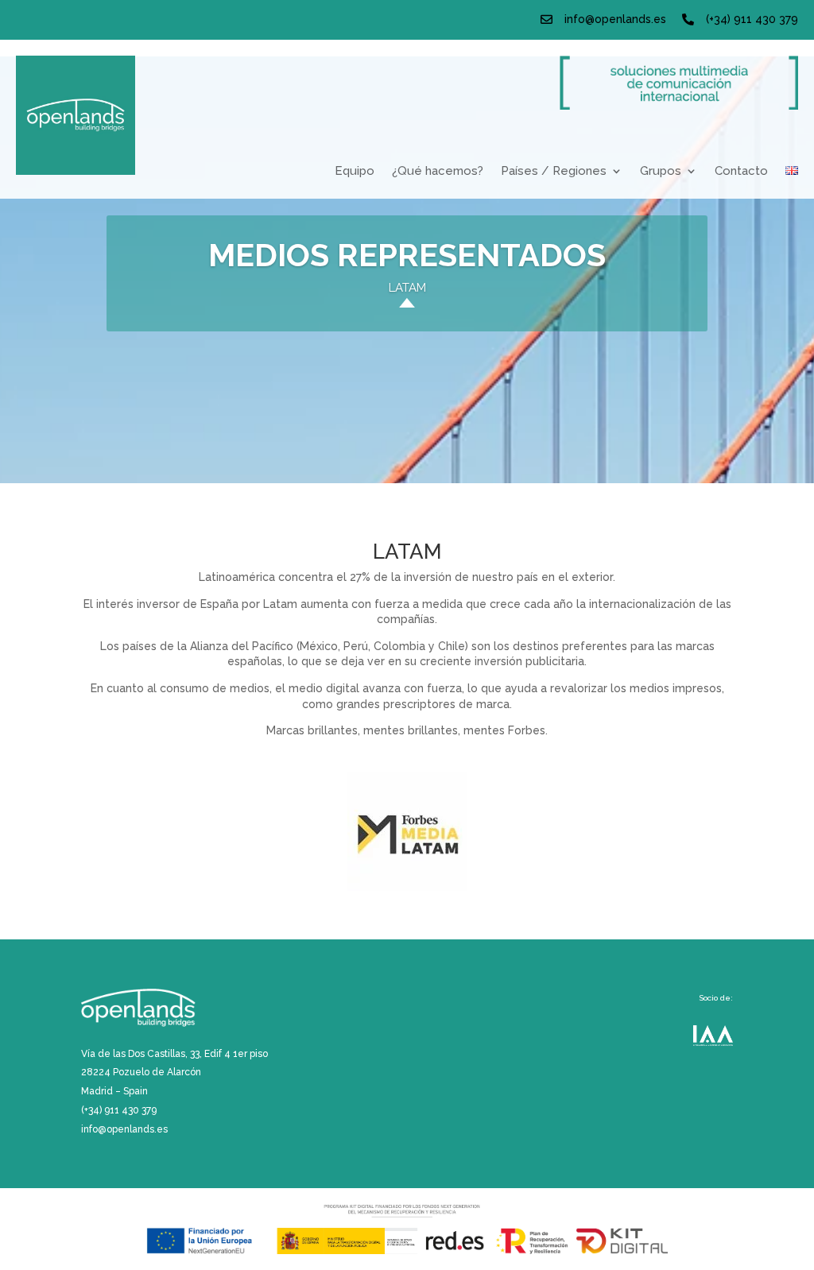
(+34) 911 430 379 (752, 19)
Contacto (741, 171)
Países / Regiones (554, 171)
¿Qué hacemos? (437, 171)
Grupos (660, 171)
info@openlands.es (615, 19)
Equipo (354, 171)
